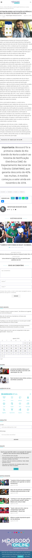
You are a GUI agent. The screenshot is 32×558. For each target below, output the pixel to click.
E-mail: (2, 424)
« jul (1, 359)
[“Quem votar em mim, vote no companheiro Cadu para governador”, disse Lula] (4, 510)
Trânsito (22, 192)
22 (25, 351)
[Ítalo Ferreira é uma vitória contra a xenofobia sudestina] (4, 380)
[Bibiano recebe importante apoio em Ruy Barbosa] (4, 520)
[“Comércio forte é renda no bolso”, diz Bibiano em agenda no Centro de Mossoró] (16, 232)
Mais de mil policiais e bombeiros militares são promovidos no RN (20, 490)
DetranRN (10, 192)
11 (6, 348)
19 (11, 351)
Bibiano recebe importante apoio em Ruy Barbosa (20, 518)
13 (15, 348)
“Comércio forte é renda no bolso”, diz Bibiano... (16, 245)
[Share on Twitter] (20, 198)
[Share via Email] (2, 201)
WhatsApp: (3, 431)
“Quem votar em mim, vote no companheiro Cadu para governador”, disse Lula (19, 509)
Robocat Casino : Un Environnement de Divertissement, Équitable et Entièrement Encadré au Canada (15, 326)
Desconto (3, 192)
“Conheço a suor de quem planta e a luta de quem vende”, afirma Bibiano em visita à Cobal (15, 321)
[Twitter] (10, 532)
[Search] (30, 2)
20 (16, 351)
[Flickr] (14, 532)
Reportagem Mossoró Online (14, 15)
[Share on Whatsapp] (23, 198)
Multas (16, 192)
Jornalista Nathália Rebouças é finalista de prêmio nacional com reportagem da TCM (20, 370)
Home (1, 7)
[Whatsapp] (23, 532)
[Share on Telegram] (26, 198)
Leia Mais (27, 556)
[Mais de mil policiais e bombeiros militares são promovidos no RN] (4, 492)
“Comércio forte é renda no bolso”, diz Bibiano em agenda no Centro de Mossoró (20, 482)
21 (20, 351)
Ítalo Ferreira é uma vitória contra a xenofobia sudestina (20, 378)
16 (29, 348)
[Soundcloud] (21, 532)
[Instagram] (12, 532)
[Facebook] (8, 532)
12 (11, 348)
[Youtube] (16, 532)
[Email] (18, 532)
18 (6, 351)
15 (25, 348)
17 (2, 351)
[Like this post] (13, 198)
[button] (1, 234)
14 (20, 348)
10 (2, 348)
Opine (16, 469)
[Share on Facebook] (17, 198)
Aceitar (20, 556)
